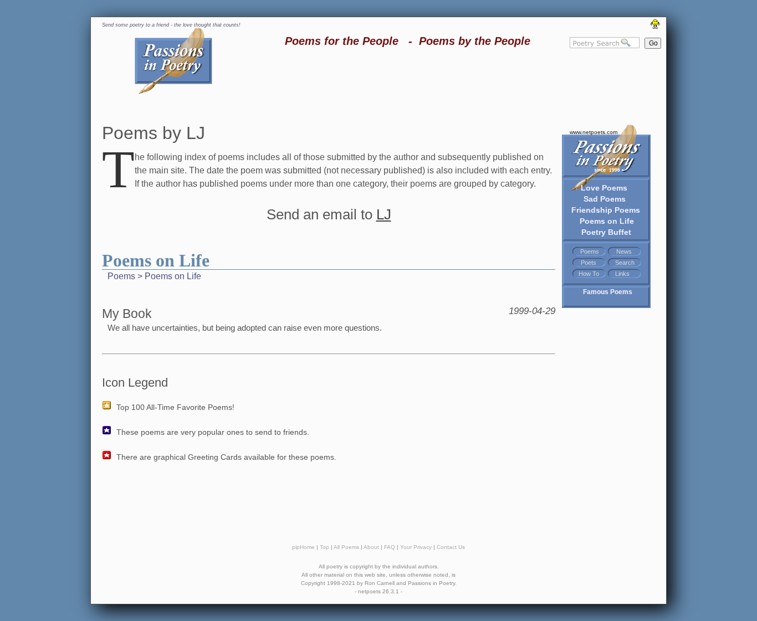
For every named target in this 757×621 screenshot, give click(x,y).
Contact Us (451, 547)
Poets (588, 262)
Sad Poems (605, 198)
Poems (589, 251)
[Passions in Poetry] (173, 92)
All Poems (346, 547)
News (624, 251)
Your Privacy (416, 547)
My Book (127, 313)
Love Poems (604, 187)
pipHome (303, 547)
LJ (383, 214)
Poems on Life (607, 221)
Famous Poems (607, 292)
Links (622, 273)
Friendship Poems (605, 210)
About (371, 547)
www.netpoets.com (593, 132)
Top (324, 547)
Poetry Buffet (606, 232)
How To (589, 273)
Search (625, 262)
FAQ (389, 547)
